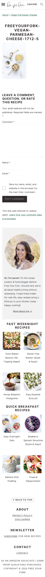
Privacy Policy (22, 516)
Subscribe (11, 536)
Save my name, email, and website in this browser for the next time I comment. (23, 188)
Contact (22, 553)
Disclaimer (22, 520)
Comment (8, 122)
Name (6, 162)
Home (5, 15)
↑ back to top (22, 500)
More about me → (22, 311)
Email (6, 173)
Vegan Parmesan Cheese (24, 15)
